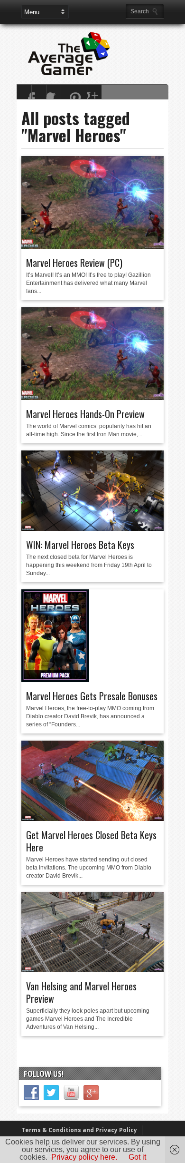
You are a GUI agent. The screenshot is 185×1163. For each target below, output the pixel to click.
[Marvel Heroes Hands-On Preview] (92, 397)
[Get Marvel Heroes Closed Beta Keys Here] (92, 818)
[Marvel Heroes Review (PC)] (92, 246)
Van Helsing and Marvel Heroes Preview (81, 992)
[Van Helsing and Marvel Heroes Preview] (92, 970)
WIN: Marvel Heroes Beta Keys (80, 545)
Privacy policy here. (84, 1157)
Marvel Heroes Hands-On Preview (85, 414)
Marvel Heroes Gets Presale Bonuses (91, 696)
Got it (137, 1157)
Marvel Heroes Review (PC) (74, 262)
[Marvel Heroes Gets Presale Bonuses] (55, 680)
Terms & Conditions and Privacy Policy (79, 1130)
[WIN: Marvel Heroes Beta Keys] (92, 528)
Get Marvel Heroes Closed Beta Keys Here (91, 841)
